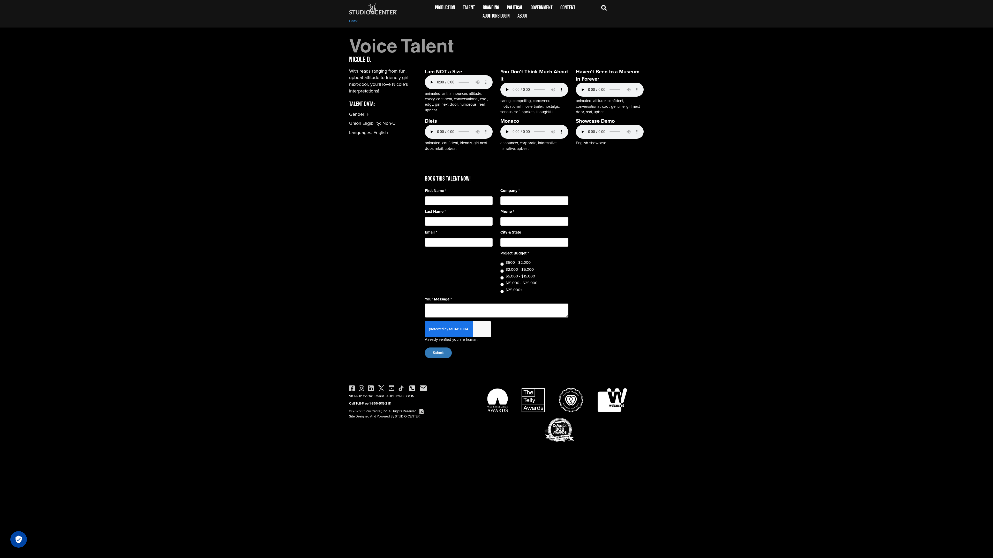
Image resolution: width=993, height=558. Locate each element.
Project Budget (514, 253)
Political (515, 7)
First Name (435, 190)
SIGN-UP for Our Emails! (366, 396)
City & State (510, 232)
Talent (469, 7)
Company (510, 190)
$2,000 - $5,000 (520, 269)
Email (431, 232)
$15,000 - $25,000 (521, 283)
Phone (507, 211)
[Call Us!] (412, 387)
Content (567, 7)
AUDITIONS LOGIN (400, 396)
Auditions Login (496, 16)
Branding (491, 7)
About (522, 16)
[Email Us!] (423, 387)
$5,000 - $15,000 (520, 276)
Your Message (438, 299)
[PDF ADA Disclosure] (421, 411)
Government (542, 7)
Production (445, 7)
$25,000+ (514, 290)
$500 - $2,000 (518, 262)
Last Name (435, 211)
